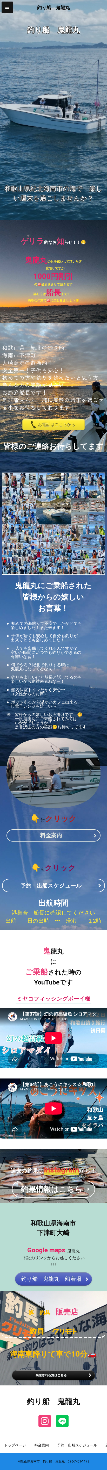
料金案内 (41, 1445)
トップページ (15, 1445)
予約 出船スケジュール (77, 1445)
